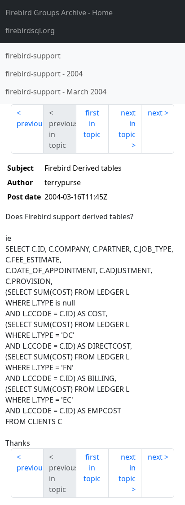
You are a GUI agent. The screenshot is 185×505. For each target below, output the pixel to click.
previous (30, 123)
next (155, 113)
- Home (59, 13)
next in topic (127, 123)
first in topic (92, 123)
